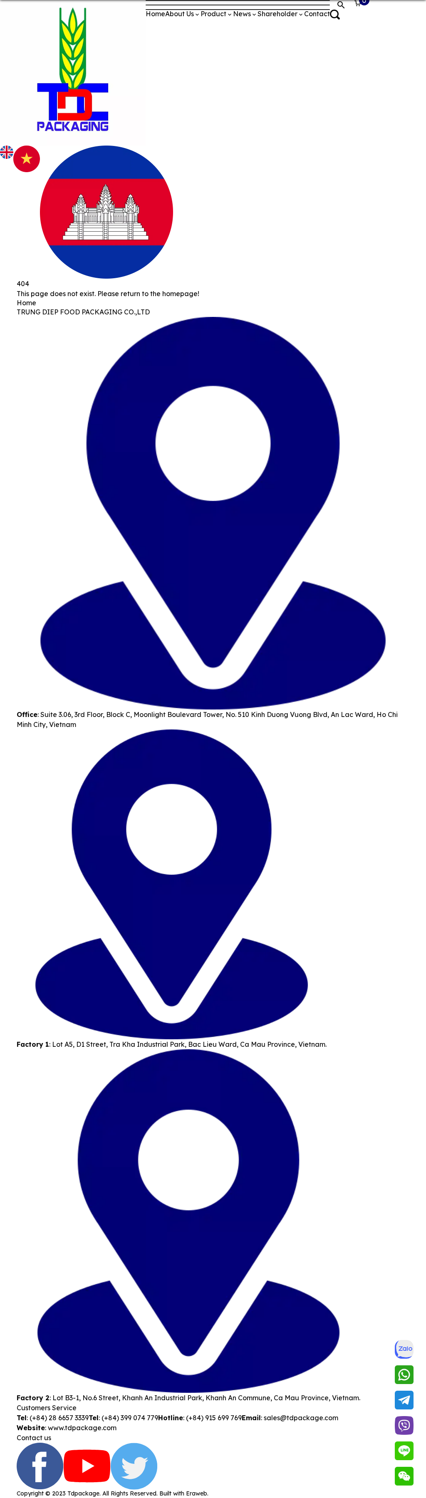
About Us (179, 14)
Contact (317, 14)
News (242, 14)
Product (213, 14)
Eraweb (196, 1493)
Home (155, 14)
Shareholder (277, 14)
